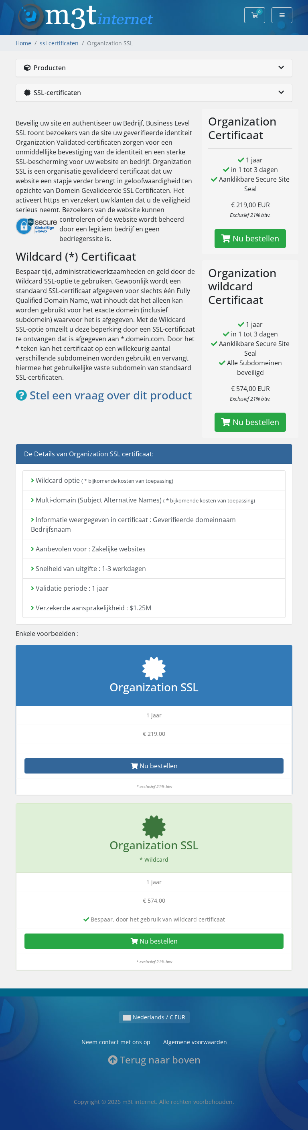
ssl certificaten (59, 43)
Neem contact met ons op (115, 1042)
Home (23, 43)
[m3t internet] (86, 17)
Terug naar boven (159, 1059)
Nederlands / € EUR (158, 1017)
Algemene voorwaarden (195, 1042)
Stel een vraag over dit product (109, 395)
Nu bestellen (255, 238)
